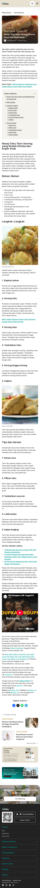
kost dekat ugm (12, 657)
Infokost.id (9, 675)
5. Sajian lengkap (13, 135)
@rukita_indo (14, 690)
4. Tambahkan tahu (14, 115)
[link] (10, 760)
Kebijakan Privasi (17, 880)
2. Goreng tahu (12, 110)
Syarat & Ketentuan (6, 880)
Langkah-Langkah (12, 106)
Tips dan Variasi (11, 123)
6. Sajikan (10, 120)
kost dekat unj (23, 659)
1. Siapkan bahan (13, 108)
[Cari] (32, 3)
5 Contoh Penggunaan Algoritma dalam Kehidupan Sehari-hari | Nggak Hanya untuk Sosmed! (20, 557)
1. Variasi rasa (12, 125)
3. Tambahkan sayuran (15, 130)
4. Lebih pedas (12, 132)
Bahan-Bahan (11, 102)
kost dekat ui (12, 659)
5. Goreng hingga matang (15, 117)
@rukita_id (31, 690)
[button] (25, 820)
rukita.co (19, 685)
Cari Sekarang (20, 799)
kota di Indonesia (16, 648)
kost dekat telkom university (15, 654)
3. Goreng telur (12, 113)
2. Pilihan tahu (12, 128)
